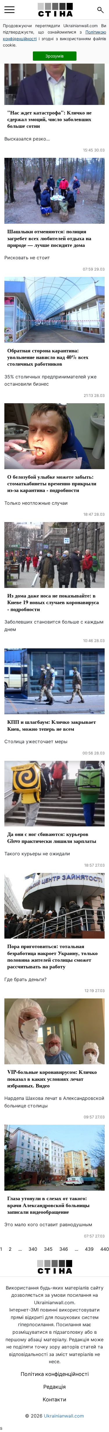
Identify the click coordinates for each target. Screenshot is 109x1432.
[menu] (9, 9)
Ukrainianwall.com (64, 1416)
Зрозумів (54, 55)
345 (48, 1249)
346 (63, 1249)
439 (89, 1249)
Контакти (54, 1399)
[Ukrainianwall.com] (55, 9)
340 (32, 1249)
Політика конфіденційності (55, 1374)
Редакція (54, 1387)
